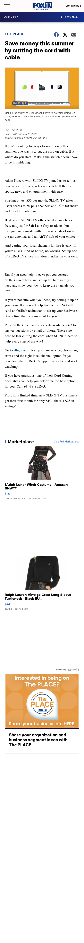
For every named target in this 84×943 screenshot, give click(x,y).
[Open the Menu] (6, 6)
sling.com (21, 350)
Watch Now (73, 6)
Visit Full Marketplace (66, 441)
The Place (14, 34)
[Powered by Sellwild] (73, 669)
